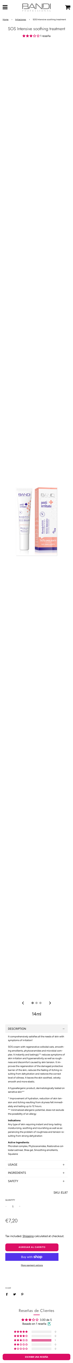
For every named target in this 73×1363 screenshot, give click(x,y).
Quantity (10, 1200)
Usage (12, 1164)
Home (6, 19)
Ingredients (17, 1172)
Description (17, 1028)
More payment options (32, 1265)
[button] (31, 36)
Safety (13, 1181)
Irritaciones (20, 19)
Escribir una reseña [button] (36, 1357)
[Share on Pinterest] (22, 1294)
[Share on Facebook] (7, 1294)
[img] (23, 1003)
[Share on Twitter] (14, 1294)
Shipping (28, 1236)
